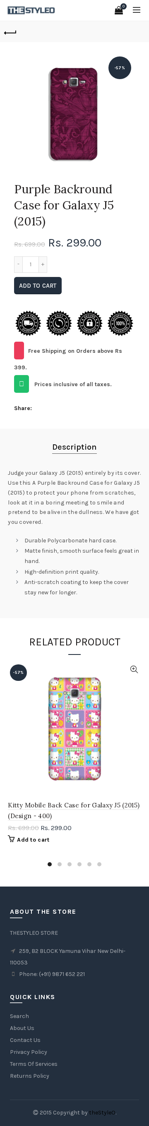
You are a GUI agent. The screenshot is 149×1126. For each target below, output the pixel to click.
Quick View (134, 669)
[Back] (10, 31)
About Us (22, 1028)
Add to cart (38, 285)
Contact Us (25, 1040)
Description (74, 447)
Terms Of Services (34, 1063)
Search (19, 1016)
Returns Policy (29, 1075)
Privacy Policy (28, 1052)
